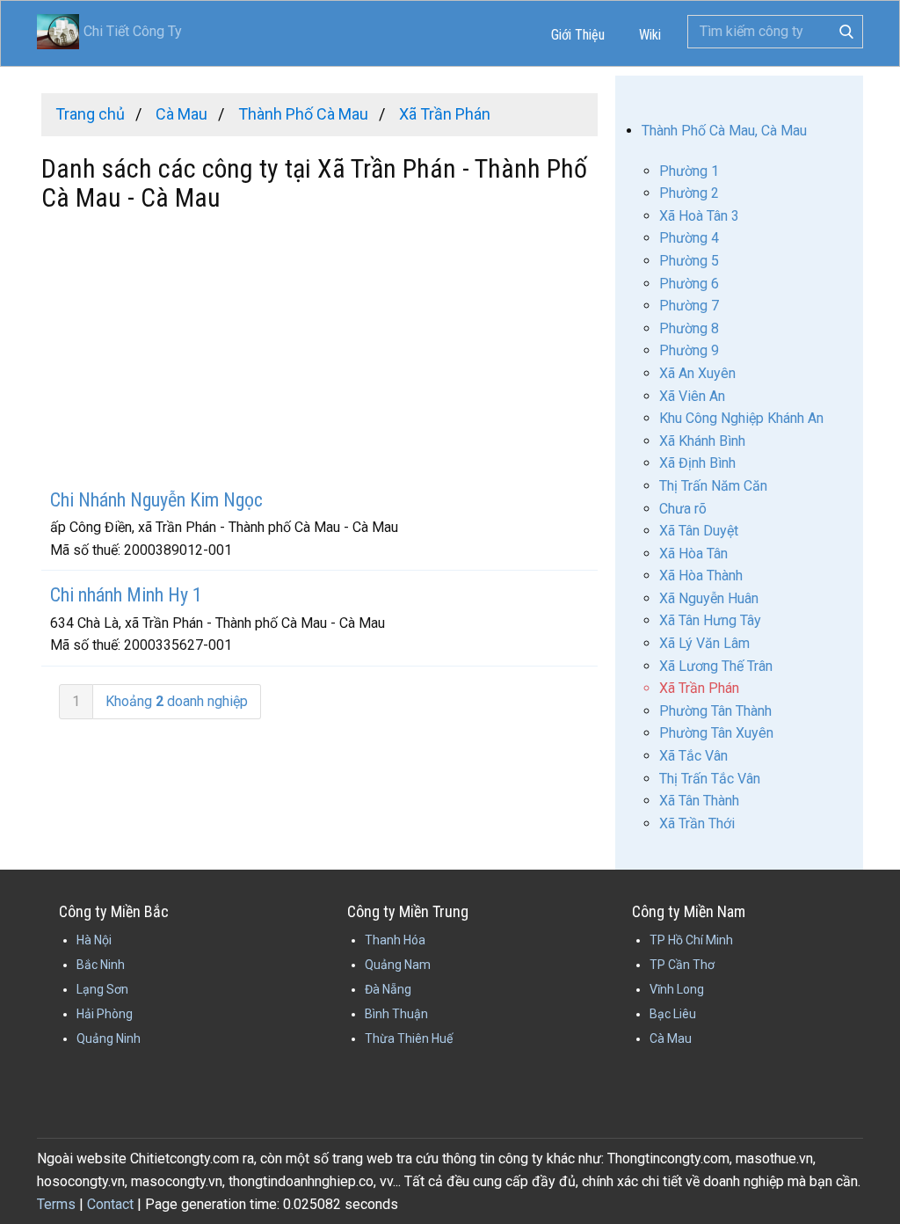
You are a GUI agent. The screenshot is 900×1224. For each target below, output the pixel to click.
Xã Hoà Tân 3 (699, 216)
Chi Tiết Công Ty (109, 31)
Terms (56, 1204)
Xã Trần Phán (699, 688)
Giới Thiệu (578, 34)
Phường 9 (689, 350)
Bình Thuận (396, 1014)
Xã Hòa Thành (701, 575)
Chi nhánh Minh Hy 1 (126, 595)
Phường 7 (689, 305)
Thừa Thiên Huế (409, 1038)
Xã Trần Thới (697, 823)
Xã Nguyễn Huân (708, 598)
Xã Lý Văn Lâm (704, 643)
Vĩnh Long (677, 989)
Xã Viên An (692, 396)
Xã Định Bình (697, 463)
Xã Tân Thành (699, 800)
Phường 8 (689, 328)
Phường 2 (689, 193)
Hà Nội (94, 940)
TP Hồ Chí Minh (691, 940)
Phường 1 (689, 171)
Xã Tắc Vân (693, 755)
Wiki (650, 34)
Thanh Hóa (395, 940)
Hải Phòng (104, 1014)
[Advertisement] (319, 353)
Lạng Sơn (102, 989)
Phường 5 (689, 260)
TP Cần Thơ (682, 965)
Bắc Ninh (100, 965)
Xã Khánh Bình (702, 441)
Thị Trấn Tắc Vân (709, 778)
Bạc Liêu (673, 1014)
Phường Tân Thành (715, 711)
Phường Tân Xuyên (716, 733)
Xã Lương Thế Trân (716, 666)
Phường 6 (689, 283)
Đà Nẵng (388, 989)
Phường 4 (689, 238)
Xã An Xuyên (697, 373)
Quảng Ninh (108, 1038)
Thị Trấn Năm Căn (713, 485)
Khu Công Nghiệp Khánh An (741, 418)
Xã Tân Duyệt (698, 530)
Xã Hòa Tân (693, 553)
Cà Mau (671, 1038)
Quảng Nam (398, 965)
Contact (110, 1204)
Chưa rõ (683, 508)
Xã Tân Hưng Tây (710, 620)
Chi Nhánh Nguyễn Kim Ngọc (156, 500)
